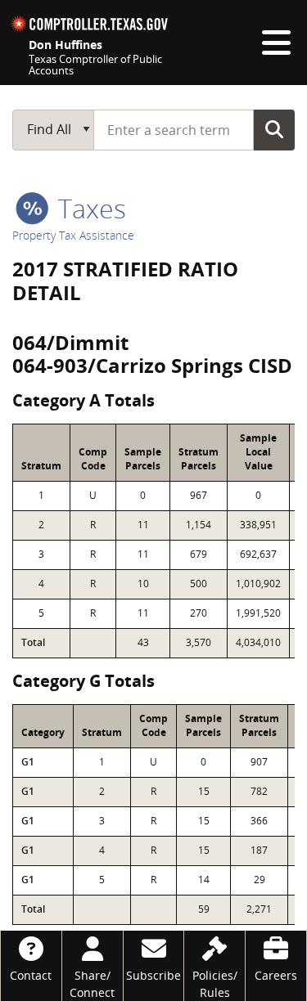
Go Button (274, 129)
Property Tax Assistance (73, 235)
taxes (89, 208)
